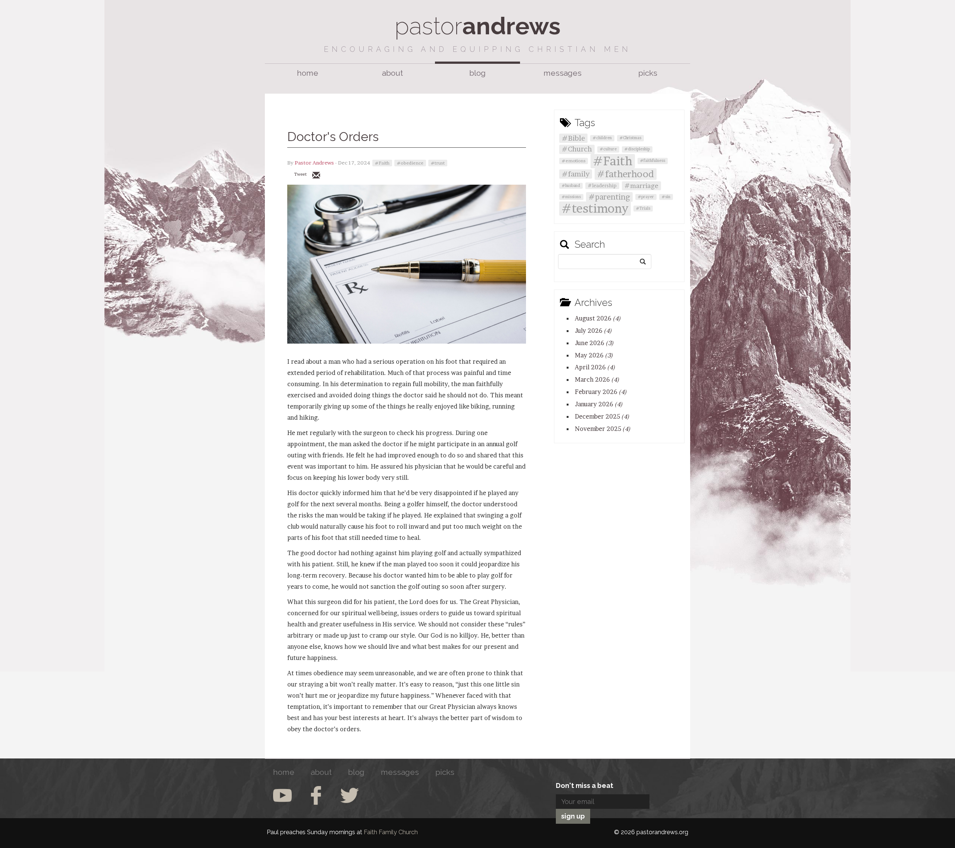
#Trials (643, 208)
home (307, 73)
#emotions (573, 160)
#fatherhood (625, 173)
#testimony (595, 208)
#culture (608, 149)
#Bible (573, 138)
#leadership (602, 185)
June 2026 (594, 343)
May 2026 (594, 355)
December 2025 (602, 416)
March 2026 (597, 379)
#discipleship (637, 149)
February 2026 (601, 391)
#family (575, 173)
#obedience (410, 163)
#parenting (609, 196)
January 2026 (599, 404)
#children (602, 137)
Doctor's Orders (333, 136)
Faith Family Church (391, 832)
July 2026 (593, 330)
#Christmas (630, 137)
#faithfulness (652, 160)
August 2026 (598, 318)
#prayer (646, 196)
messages (563, 73)
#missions (571, 196)
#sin (666, 196)
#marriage (641, 186)
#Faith (382, 163)
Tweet (300, 174)
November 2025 (602, 428)
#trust (438, 163)
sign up (573, 816)
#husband (571, 185)
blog (477, 73)
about (392, 73)
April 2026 (595, 367)
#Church (577, 149)
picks (647, 73)
